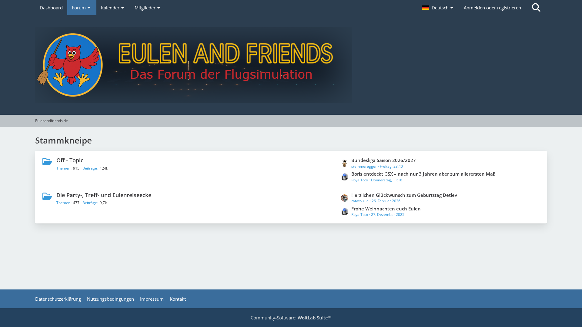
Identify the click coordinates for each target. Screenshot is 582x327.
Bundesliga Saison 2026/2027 (383, 160)
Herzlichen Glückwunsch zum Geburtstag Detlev (404, 195)
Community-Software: (291, 318)
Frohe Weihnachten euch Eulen (386, 209)
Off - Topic (69, 160)
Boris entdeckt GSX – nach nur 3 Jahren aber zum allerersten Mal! (423, 174)
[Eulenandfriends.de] (291, 65)
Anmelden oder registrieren (492, 8)
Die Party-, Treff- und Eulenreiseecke (103, 195)
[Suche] (536, 7)
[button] (438, 7)
